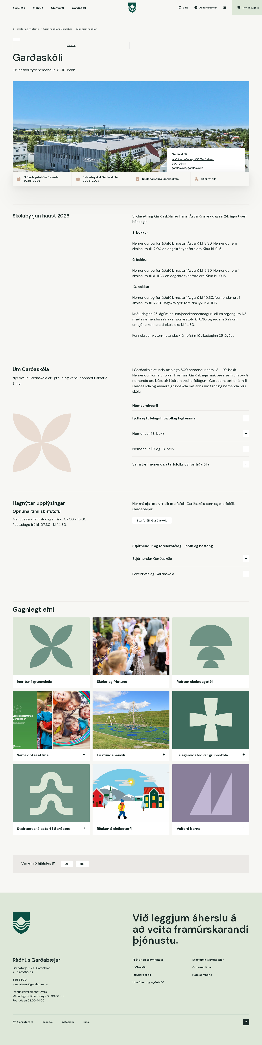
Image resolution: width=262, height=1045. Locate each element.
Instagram (68, 1022)
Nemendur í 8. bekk (148, 433)
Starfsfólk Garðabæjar (208, 960)
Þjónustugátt (25, 1022)
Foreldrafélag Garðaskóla (153, 574)
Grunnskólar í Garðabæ (57, 29)
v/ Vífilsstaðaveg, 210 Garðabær (193, 159)
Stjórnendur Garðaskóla (152, 558)
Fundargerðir (142, 975)
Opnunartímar (202, 967)
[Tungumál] (224, 7)
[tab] (190, 418)
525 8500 (20, 980)
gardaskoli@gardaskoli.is (187, 168)
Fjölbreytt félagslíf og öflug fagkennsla (164, 418)
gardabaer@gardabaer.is (30, 984)
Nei (82, 864)
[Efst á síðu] (246, 1022)
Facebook (47, 1022)
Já (66, 864)
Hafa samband (202, 975)
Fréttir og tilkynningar (148, 960)
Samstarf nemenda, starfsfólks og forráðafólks (171, 464)
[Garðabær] (132, 8)
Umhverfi (57, 8)
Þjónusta (19, 8)
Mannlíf (38, 8)
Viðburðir (139, 967)
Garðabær (79, 8)
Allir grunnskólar (86, 29)
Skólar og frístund (28, 29)
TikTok (86, 1022)
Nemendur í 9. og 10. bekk (153, 449)
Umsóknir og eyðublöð (148, 982)
